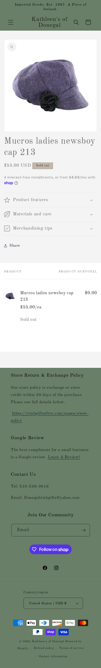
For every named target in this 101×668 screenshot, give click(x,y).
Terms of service (71, 648)
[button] (11, 22)
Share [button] (14, 246)
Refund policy (44, 648)
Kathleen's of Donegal (48, 641)
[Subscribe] (84, 530)
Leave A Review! (64, 457)
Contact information (53, 656)
